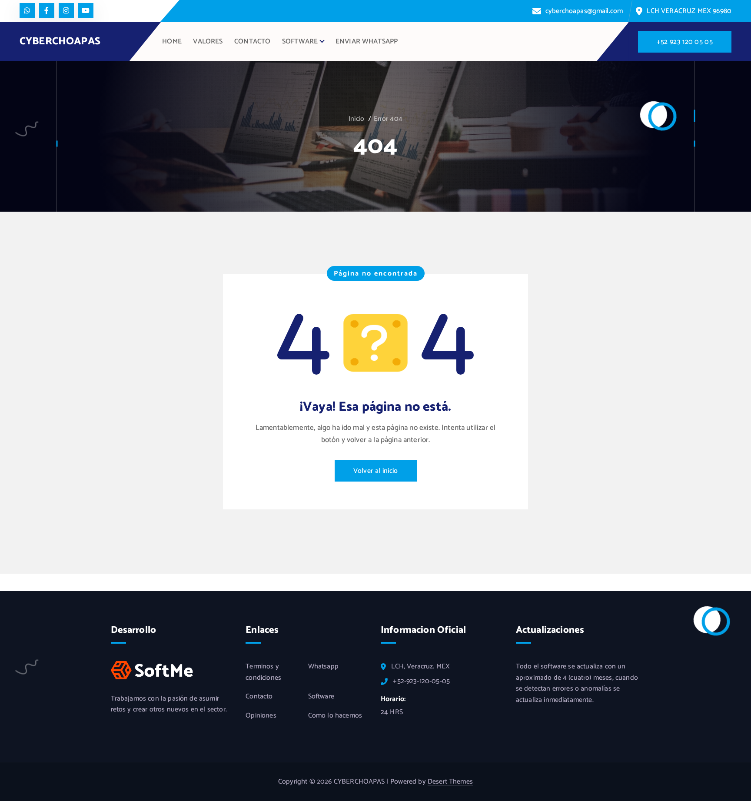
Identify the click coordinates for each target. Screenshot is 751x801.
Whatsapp (323, 666)
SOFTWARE (300, 41)
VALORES (208, 41)
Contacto (259, 696)
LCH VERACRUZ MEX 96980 (689, 11)
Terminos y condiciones (263, 672)
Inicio (356, 119)
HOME (172, 41)
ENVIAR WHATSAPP (367, 41)
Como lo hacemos (335, 715)
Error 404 (388, 119)
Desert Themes (450, 782)
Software (321, 696)
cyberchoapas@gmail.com (584, 11)
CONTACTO (252, 41)
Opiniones (261, 715)
